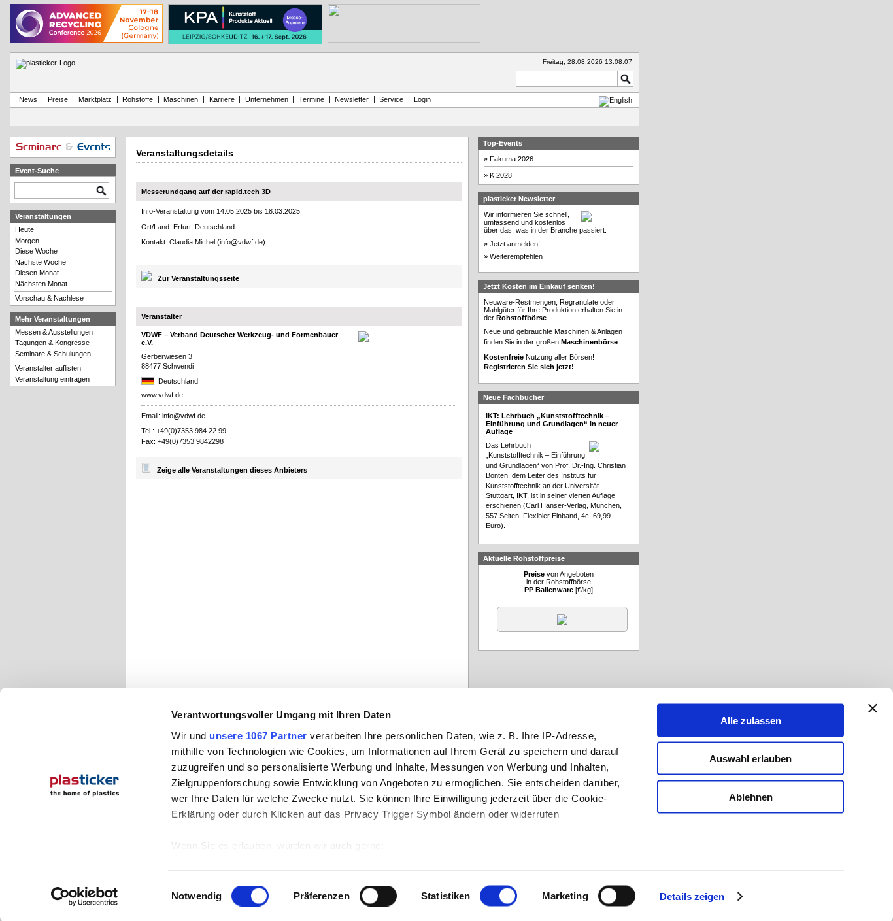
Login (422, 99)
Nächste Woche (40, 262)
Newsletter (352, 99)
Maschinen (180, 99)
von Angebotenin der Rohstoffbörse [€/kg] (559, 582)
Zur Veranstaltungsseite (198, 278)
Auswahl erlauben (750, 758)
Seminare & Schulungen (53, 354)
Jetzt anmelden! (515, 244)
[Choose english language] (615, 100)
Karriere (222, 99)
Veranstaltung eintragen (52, 379)
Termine (311, 99)
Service (391, 99)
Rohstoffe (137, 99)
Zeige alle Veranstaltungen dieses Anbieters (232, 470)
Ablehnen (751, 796)
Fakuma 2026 (511, 159)
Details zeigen (692, 896)
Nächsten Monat (41, 284)
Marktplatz (95, 99)
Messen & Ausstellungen (54, 332)
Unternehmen (266, 99)
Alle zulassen (750, 720)
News (26, 99)
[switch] (378, 896)
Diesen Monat (37, 272)
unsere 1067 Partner (258, 735)
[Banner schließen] (872, 707)
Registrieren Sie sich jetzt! (529, 367)
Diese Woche (36, 251)
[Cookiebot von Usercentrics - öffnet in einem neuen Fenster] (84, 897)
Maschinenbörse (589, 342)
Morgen (27, 240)
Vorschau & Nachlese (49, 298)
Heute (24, 229)
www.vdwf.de (162, 395)
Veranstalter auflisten (48, 368)
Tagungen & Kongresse (52, 342)
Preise (58, 99)
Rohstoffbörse (521, 318)
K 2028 (501, 175)
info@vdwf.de (241, 242)
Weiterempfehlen (516, 256)
